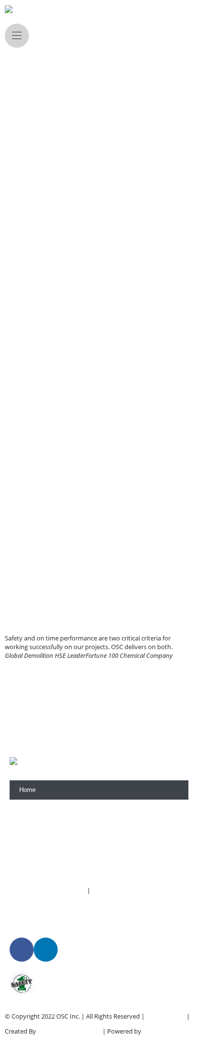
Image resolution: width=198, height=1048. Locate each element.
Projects (30, 847)
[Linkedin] (46, 950)
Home (27, 789)
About (27, 809)
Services (31, 828)
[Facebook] (22, 950)
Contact (30, 867)
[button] (14, 656)
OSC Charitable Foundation (48, 890)
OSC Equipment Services (127, 890)
